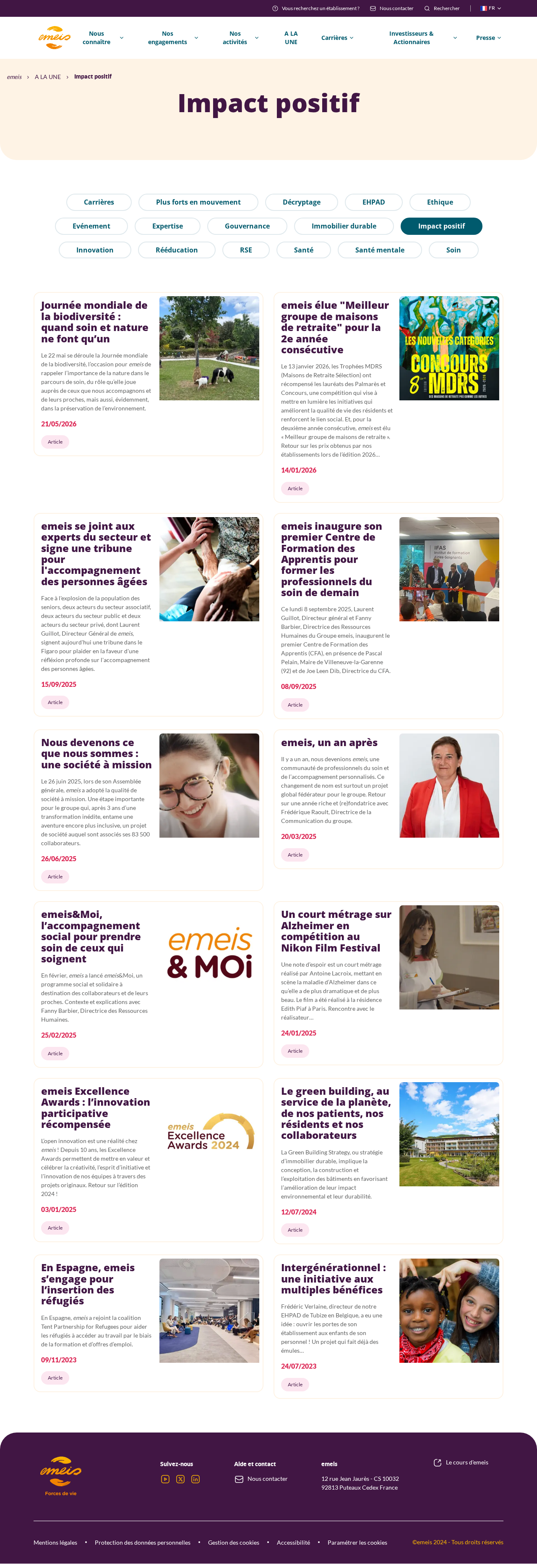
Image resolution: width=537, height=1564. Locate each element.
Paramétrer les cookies (357, 1542)
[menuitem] (316, 8)
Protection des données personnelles (142, 1542)
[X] (180, 1479)
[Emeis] (55, 38)
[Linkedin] (195, 1479)
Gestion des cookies (233, 1542)
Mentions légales (55, 1542)
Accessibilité (293, 1542)
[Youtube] (165, 1479)
